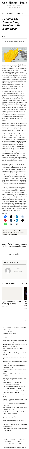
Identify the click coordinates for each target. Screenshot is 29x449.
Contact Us (11, 443)
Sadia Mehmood (19, 41)
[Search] (26, 13)
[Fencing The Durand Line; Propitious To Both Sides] (14, 54)
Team (20, 443)
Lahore (17, 13)
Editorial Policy (20, 441)
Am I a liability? (14, 254)
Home (3, 13)
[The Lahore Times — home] (14, 3)
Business (10, 13)
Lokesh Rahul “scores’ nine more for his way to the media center (14, 245)
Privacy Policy (8, 441)
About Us (12, 439)
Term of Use (21, 439)
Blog (3, 36)
